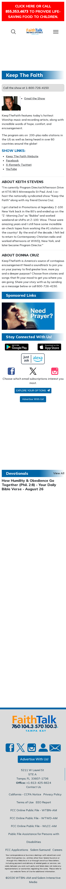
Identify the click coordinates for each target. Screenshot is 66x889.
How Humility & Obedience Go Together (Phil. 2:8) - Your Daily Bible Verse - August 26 (29, 484)
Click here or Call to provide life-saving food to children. (33, 11)
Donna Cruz (27, 255)
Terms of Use (25, 802)
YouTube (11, 169)
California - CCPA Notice (25, 794)
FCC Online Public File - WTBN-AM (33, 810)
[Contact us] (53, 748)
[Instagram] (54, 371)
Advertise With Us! (33, 399)
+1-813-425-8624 (38, 782)
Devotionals (17, 473)
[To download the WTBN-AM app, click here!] (17, 347)
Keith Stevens (29, 181)
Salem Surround (40, 850)
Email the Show (34, 98)
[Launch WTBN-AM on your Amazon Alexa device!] (33, 358)
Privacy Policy (52, 794)
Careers (57, 850)
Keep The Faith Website (22, 156)
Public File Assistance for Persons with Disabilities (33, 838)
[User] (43, 749)
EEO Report (43, 802)
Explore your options (31, 390)
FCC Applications (16, 850)
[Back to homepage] (34, 31)
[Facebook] (11, 371)
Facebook (12, 160)
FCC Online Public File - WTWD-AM (34, 818)
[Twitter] (33, 371)
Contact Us (33, 787)
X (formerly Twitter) (19, 164)
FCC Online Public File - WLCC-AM (34, 826)
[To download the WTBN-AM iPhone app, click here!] (49, 347)
